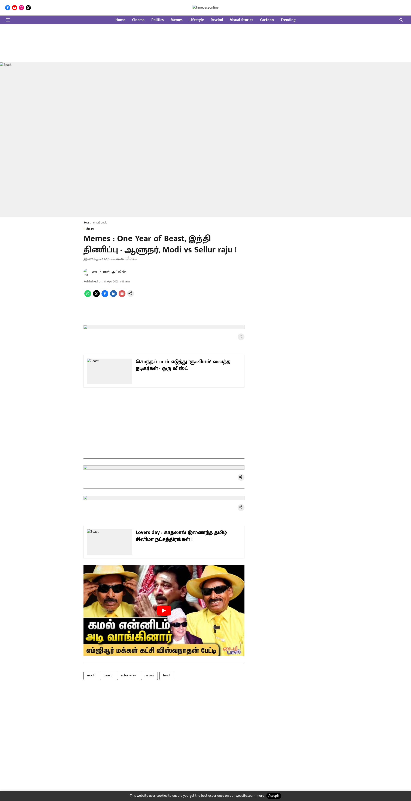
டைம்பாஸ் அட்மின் (109, 272)
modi (91, 675)
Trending (288, 20)
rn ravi (149, 675)
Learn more (255, 796)
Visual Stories (241, 20)
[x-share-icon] (96, 296)
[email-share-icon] (122, 296)
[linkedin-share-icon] (113, 296)
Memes (177, 20)
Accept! (273, 796)
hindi (167, 675)
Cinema (138, 20)
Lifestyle (196, 20)
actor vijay (128, 675)
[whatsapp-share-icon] (87, 296)
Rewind (217, 20)
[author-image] (86, 272)
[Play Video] (163, 610)
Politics (157, 20)
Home (120, 20)
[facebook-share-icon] (104, 296)
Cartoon (267, 20)
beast (108, 675)
